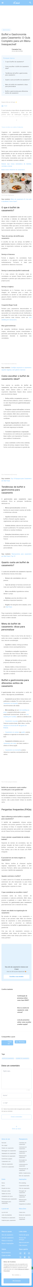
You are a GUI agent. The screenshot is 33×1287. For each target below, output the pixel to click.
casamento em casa (9, 743)
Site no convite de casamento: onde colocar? (23, 1010)
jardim (23, 732)
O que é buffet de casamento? (14, 61)
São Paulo (9, 607)
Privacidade (7, 1270)
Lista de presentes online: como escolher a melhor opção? (24, 1022)
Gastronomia (6, 29)
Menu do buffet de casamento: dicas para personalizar (16, 85)
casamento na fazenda (10, 703)
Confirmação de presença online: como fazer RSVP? (23, 998)
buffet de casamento (8, 1058)
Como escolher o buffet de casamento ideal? (17, 67)
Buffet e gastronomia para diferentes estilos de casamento (16, 92)
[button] (2, 3)
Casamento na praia (11, 721)
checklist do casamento (22, 1058)
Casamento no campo (12, 732)
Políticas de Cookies (23, 1269)
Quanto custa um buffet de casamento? (17, 80)
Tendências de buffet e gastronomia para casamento (16, 74)
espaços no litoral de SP (11, 725)
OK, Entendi (17, 1281)
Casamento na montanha (13, 750)
